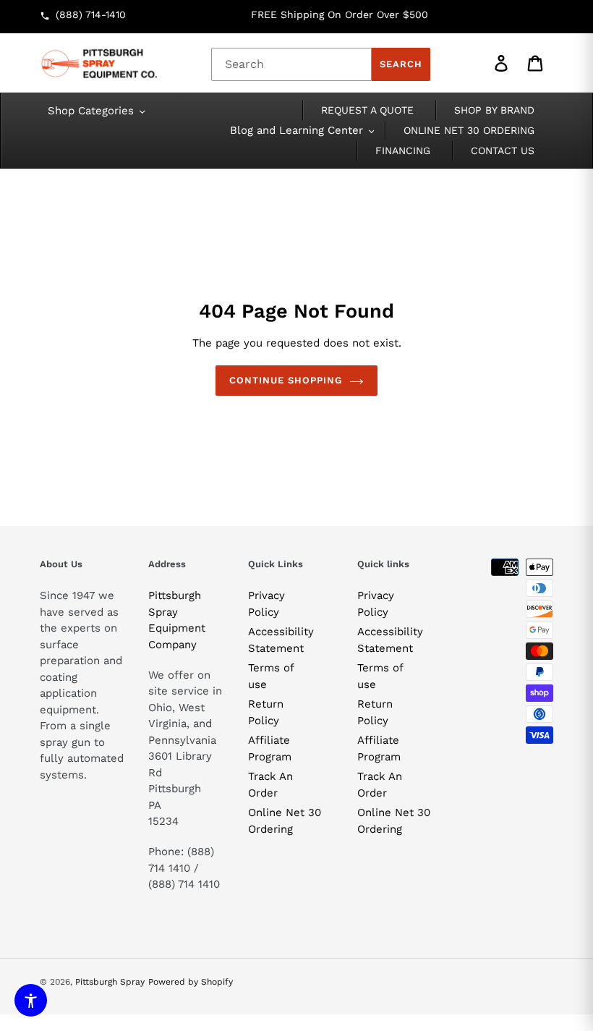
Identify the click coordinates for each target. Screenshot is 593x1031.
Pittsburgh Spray (110, 982)
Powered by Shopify (190, 982)
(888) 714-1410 (91, 14)
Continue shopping (286, 380)
